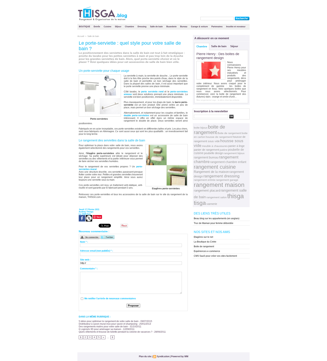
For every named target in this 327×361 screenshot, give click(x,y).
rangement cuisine (215, 167)
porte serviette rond (152, 91)
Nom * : (84, 242)
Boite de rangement (229, 133)
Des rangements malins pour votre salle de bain (103, 326)
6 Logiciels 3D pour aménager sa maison (100, 329)
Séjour (118, 26)
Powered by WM (179, 356)
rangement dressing (221, 176)
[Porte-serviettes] (94, 202)
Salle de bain (156, 26)
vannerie (211, 203)
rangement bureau (206, 157)
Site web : (85, 259)
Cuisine (108, 26)
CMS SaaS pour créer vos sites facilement (215, 256)
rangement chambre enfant (228, 162)
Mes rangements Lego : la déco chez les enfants (217, 100)
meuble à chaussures (215, 145)
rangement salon (216, 197)
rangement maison (219, 184)
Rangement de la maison (211, 172)
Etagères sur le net (203, 237)
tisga (200, 203)
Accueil (80, 36)
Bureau (184, 26)
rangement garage (227, 179)
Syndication (163, 356)
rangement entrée (204, 179)
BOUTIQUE (85, 26)
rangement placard (207, 190)
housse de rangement (219, 136)
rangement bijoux (234, 153)
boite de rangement (209, 129)
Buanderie (171, 26)
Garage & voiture (199, 26)
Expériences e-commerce (207, 251)
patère (223, 149)
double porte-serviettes (136, 115)
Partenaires (217, 26)
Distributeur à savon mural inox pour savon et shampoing (108, 324)
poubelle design (213, 153)
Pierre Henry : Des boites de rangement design (217, 56)
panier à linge (236, 145)
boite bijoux (200, 127)
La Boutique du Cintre (205, 241)
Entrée (97, 26)
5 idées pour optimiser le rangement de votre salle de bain (109, 321)
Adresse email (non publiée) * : (96, 251)
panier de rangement (206, 149)
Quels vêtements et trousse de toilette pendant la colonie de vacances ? (115, 332)
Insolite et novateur (235, 26)
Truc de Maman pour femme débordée (213, 223)
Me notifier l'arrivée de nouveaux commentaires (110, 298)
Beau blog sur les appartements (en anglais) (216, 218)
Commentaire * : (89, 268)
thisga (235, 196)
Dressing (142, 26)
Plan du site (145, 356)
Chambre (130, 26)
